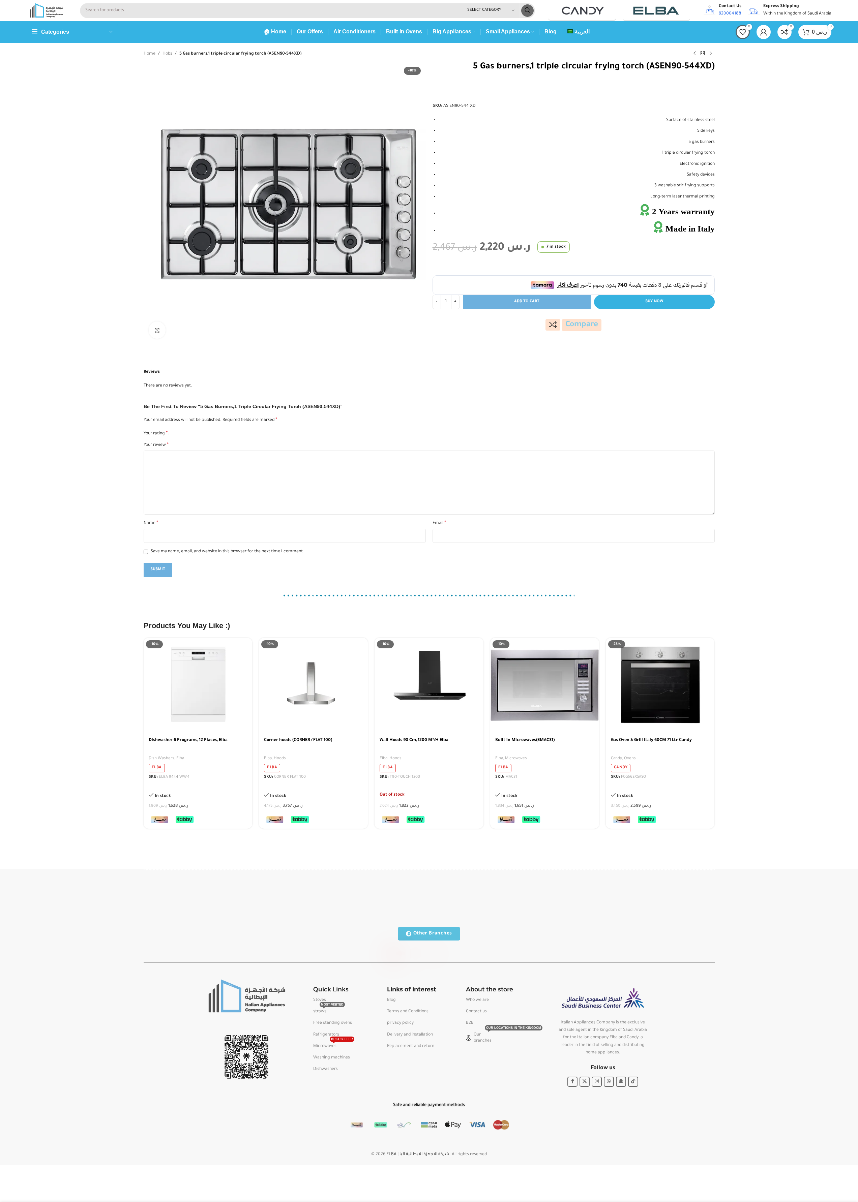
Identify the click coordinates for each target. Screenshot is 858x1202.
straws (328, 1010)
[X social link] (585, 1082)
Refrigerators (326, 1035)
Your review (156, 445)
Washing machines (331, 1057)
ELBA (157, 768)
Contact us (476, 1011)
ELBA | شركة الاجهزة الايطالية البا (417, 1154)
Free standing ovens (332, 1023)
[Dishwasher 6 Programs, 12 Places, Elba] (198, 685)
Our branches (497, 1036)
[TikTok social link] (633, 1082)
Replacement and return (410, 1046)
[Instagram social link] (597, 1082)
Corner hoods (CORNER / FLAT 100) (298, 740)
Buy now (654, 302)
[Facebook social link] (572, 1082)
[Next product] (711, 54)
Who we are (477, 1000)
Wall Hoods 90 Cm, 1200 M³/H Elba (414, 740)
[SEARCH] (527, 10)
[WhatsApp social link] (609, 1082)
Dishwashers (325, 1069)
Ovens (630, 758)
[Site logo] (46, 10)
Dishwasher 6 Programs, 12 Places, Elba (188, 740)
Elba (180, 758)
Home (149, 54)
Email (439, 523)
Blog (391, 1000)
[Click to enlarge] (157, 329)
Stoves (319, 1000)
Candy (616, 758)
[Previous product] (694, 54)
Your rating (156, 433)
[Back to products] (703, 54)
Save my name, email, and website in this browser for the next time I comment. (227, 551)
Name (151, 523)
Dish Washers (161, 758)
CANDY (621, 768)
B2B (470, 1023)
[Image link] (246, 996)
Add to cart (526, 302)
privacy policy (400, 1023)
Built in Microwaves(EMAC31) (525, 740)
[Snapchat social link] (621, 1082)
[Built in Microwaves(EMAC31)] (544, 685)
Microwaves (516, 758)
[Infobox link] (722, 10)
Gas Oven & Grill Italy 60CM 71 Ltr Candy (651, 740)
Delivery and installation (410, 1035)
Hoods (280, 758)
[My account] (763, 32)
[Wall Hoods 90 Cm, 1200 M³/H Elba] (429, 685)
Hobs (167, 54)
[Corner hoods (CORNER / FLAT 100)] (313, 685)
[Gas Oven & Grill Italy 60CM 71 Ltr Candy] (660, 685)
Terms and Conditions (407, 1011)
